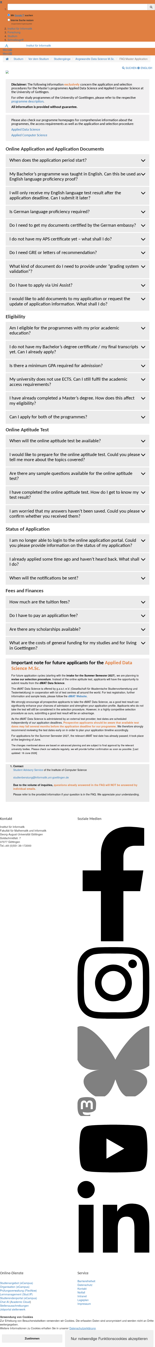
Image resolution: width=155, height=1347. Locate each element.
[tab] (77, 160)
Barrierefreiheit (86, 1281)
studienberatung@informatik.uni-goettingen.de (41, 777)
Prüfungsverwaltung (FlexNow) (18, 1290)
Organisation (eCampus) (14, 1287)
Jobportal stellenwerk (12, 1309)
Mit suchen (22, 15)
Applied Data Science (25, 130)
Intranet (82, 1296)
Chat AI (4, 1302)
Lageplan (83, 1300)
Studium (12, 36)
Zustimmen (32, 1338)
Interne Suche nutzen (22, 20)
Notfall (81, 1292)
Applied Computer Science (29, 135)
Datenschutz (85, 1285)
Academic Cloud (20, 1302)
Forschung (14, 32)
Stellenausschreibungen (14, 1305)
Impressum (84, 1304)
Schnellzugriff (15, 40)
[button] (7, 50)
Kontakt (82, 1288)
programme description (27, 101)
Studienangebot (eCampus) (16, 1283)
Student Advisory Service (28, 770)
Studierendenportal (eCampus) (18, 1298)
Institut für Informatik (20, 28)
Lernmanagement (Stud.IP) (16, 1294)
